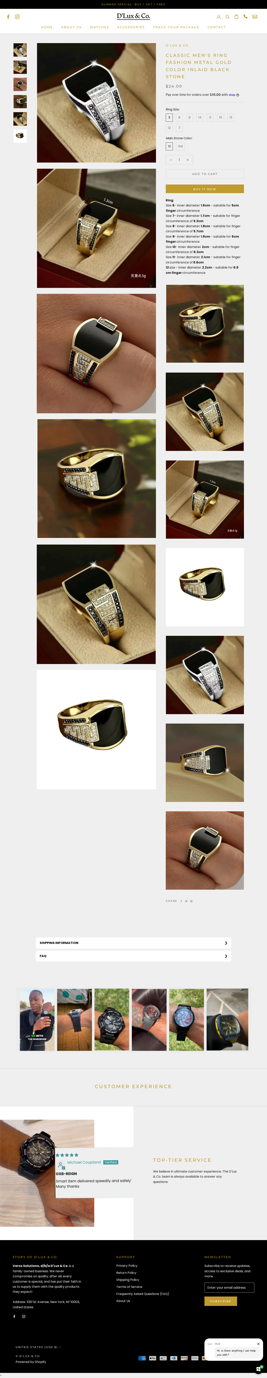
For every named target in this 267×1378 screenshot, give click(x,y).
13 (230, 117)
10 (220, 117)
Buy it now (204, 189)
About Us (71, 27)
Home (47, 27)
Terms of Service (129, 1287)
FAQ (43, 956)
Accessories (131, 27)
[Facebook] (8, 16)
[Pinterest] (191, 901)
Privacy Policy (126, 1265)
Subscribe (220, 1301)
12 (169, 128)
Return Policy (126, 1272)
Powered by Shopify (31, 1362)
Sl (169, 146)
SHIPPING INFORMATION (59, 943)
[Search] (228, 16)
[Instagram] (17, 16)
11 (210, 117)
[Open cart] (236, 16)
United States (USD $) (37, 1347)
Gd (180, 146)
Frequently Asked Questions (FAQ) (142, 1294)
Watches (99, 27)
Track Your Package (176, 27)
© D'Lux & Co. (28, 1356)
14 (200, 117)
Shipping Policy (127, 1280)
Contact (217, 27)
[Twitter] (186, 901)
